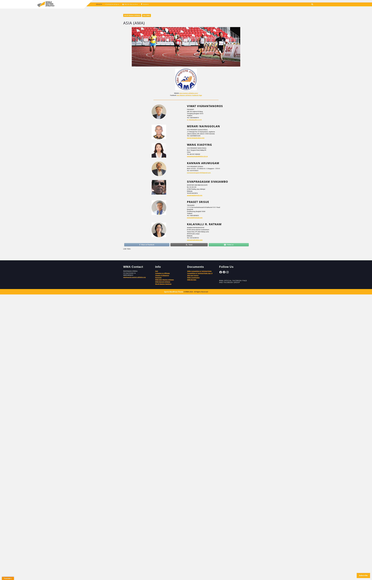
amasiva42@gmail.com (194, 195)
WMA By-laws (191, 280)
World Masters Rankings (163, 284)
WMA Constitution (193, 277)
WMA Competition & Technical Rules (199, 271)
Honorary (158, 277)
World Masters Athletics (132, 15)
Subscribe (363, 575)
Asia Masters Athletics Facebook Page (189, 95)
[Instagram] (227, 272)
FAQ (156, 271)
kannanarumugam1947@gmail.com (199, 173)
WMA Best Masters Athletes (164, 280)
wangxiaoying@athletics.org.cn (197, 156)
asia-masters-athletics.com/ (188, 93)
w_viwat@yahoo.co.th (194, 120)
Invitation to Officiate (162, 273)
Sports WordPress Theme (173, 292)
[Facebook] (220, 272)
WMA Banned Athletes (162, 282)
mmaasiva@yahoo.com (195, 240)
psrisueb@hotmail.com (194, 218)
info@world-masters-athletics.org (134, 277)
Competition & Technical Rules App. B (199, 273)
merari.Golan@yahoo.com (195, 138)
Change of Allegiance (162, 275)
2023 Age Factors (192, 275)
